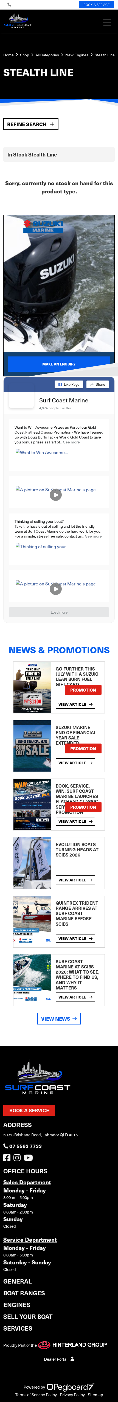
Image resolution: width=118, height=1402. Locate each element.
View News (55, 1018)
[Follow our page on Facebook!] (8, 1159)
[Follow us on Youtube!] (29, 1159)
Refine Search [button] (27, 124)
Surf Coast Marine (63, 399)
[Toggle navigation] (107, 22)
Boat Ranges (24, 1292)
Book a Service (29, 1110)
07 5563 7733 (25, 1145)
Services (17, 1328)
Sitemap (95, 1395)
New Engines (76, 55)
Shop (24, 55)
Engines (16, 1304)
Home (8, 55)
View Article (72, 704)
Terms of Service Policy (36, 1395)
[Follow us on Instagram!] (18, 1159)
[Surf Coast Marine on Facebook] (21, 395)
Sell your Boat (28, 1316)
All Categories (47, 55)
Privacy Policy (72, 1395)
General (17, 1281)
